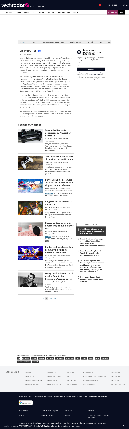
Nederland (105, 358)
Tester (18, 12)
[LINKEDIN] (39, 51)
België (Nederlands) (24, 362)
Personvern (68, 411)
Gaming (50, 12)
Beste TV (34, 42)
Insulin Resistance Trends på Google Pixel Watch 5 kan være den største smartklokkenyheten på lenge (92, 242)
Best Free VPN (29, 376)
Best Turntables (88, 372)
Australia (41, 358)
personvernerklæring (96, 74)
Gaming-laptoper (76, 42)
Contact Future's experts (50, 411)
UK (19, 358)
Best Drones (115, 380)
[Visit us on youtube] (112, 5)
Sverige (84, 358)
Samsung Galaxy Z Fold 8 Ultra (53, 42)
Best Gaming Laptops (54, 376)
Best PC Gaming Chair (54, 384)
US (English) (25, 358)
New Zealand (59, 358)
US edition (47, 426)
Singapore (50, 358)
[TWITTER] (35, 51)
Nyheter (9, 12)
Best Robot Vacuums (118, 384)
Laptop (41, 12)
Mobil (26, 12)
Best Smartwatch (72, 384)
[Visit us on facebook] (106, 5)
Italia (77, 358)
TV (33, 12)
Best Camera (115, 372)
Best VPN (28, 372)
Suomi (97, 358)
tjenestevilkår (98, 73)
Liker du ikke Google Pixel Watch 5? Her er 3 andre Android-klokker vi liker (90, 253)
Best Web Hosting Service (33, 380)
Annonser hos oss (48, 415)
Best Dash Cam (116, 376)
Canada (34, 358)
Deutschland (70, 358)
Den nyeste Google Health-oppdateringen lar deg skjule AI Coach (91, 279)
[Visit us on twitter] (109, 5)
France (91, 358)
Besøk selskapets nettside (97, 396)
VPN (100, 42)
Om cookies (91, 411)
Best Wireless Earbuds (90, 380)
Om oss (21, 415)
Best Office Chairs (89, 384)
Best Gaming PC (52, 380)
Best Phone (70, 372)
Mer (75, 12)
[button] (125, 5)
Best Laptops (51, 372)
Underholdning (63, 12)
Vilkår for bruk (23, 411)
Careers (67, 415)
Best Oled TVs (71, 380)
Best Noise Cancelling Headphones (94, 376)
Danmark (35, 362)
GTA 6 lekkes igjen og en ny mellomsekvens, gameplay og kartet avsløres (92, 231)
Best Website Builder (32, 384)
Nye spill (91, 42)
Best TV (69, 376)
